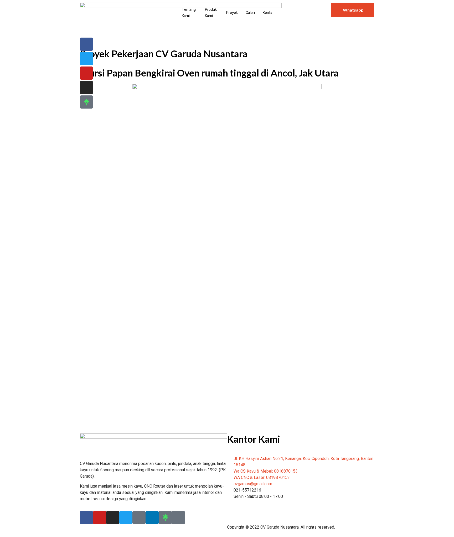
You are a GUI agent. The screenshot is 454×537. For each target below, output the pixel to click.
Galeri (250, 13)
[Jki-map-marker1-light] (178, 517)
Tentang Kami (189, 13)
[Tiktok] (139, 517)
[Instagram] (86, 87)
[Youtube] (86, 73)
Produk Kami (211, 13)
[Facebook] (86, 517)
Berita (267, 13)
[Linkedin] (152, 517)
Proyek (232, 13)
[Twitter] (86, 58)
